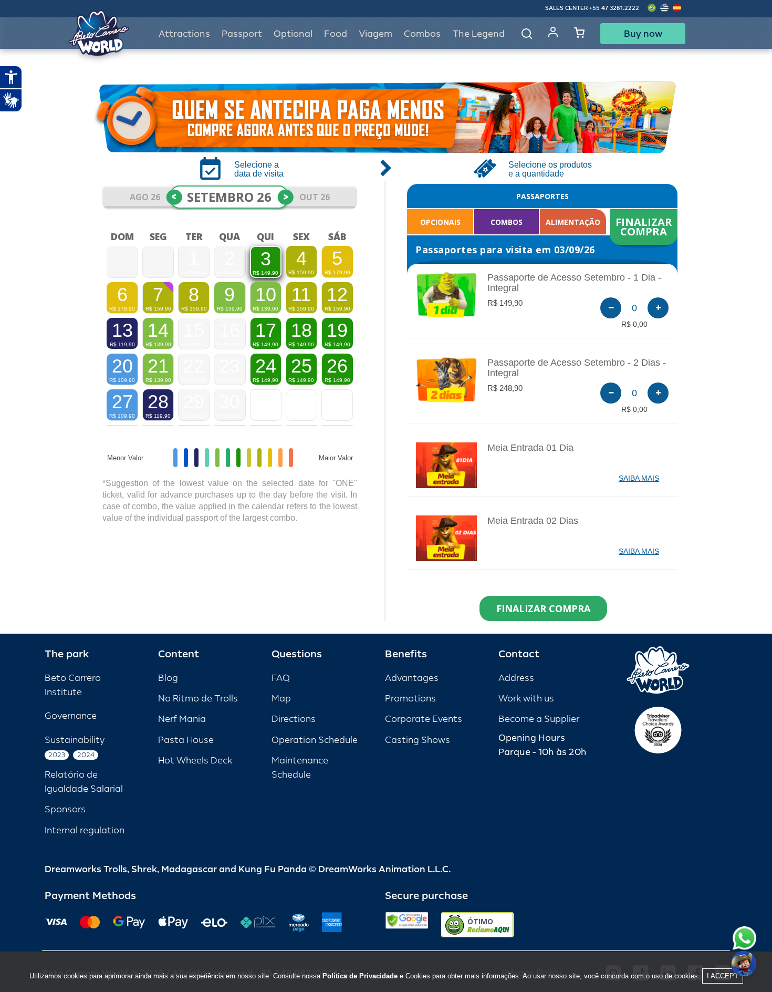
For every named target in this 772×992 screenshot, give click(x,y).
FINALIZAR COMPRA (645, 227)
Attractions (184, 34)
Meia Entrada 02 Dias (532, 520)
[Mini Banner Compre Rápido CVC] (386, 117)
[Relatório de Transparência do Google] (407, 924)
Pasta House (186, 740)
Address (516, 678)
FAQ (281, 678)
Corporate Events (423, 719)
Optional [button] (293, 34)
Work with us (526, 699)
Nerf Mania (182, 719)
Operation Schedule (315, 740)
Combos (422, 34)
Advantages (412, 678)
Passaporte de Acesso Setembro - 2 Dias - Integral (576, 367)
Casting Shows (417, 740)
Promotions (410, 699)
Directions (294, 719)
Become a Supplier (538, 719)
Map (281, 699)
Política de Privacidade (360, 976)
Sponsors (65, 809)
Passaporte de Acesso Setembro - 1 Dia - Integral (574, 282)
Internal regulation (84, 830)
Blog (168, 678)
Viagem (375, 34)
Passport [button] (242, 34)
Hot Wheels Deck (195, 761)
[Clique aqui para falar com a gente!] (744, 938)
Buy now (643, 33)
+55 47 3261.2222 (614, 8)
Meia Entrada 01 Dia (530, 447)
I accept (722, 976)
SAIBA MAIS (639, 478)
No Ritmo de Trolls (198, 699)
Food (335, 34)
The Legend (479, 34)
